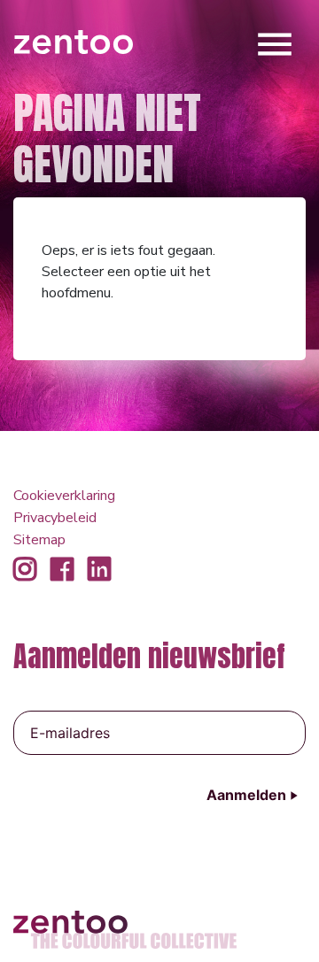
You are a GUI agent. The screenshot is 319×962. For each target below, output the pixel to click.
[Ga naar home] (73, 40)
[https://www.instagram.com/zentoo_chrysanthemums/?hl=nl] (24, 570)
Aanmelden (246, 795)
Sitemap (39, 540)
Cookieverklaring (64, 495)
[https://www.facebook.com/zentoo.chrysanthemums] (62, 570)
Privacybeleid (55, 517)
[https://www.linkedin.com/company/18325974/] (99, 570)
